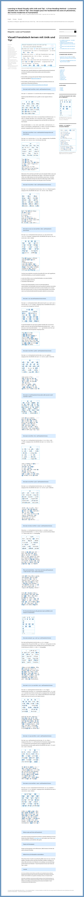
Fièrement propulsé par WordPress (25, 891)
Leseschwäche (13, 62)
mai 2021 (61, 73)
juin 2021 (61, 72)
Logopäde (10, 63)
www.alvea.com (37, 838)
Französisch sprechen (12, 52)
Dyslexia (9, 47)
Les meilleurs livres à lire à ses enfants (67, 48)
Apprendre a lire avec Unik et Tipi (66, 56)
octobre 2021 (62, 70)
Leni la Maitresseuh (63, 60)
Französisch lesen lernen (12, 51)
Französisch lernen (11, 50)
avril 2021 (62, 74)
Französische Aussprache (12, 53)
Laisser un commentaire (12, 68)
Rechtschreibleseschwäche (13, 65)
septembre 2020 (63, 79)
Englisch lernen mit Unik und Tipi (66, 42)
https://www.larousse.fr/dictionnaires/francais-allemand (34, 84)
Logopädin (10, 64)
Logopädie (14, 63)
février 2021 (62, 76)
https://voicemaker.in (36, 78)
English (9, 19)
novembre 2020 (63, 77)
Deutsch (20, 19)
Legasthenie (14, 57)
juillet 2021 (62, 71)
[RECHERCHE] (75, 32)
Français (14, 19)
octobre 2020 (62, 78)
